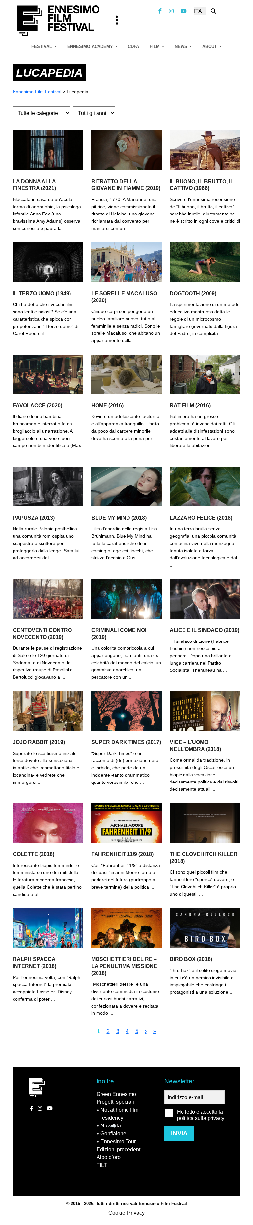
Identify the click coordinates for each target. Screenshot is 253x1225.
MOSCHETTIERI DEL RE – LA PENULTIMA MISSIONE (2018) (124, 966)
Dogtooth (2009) (193, 293)
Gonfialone (113, 1133)
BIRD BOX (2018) (191, 959)
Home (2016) (107, 405)
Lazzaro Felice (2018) (201, 518)
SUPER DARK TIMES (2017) (126, 742)
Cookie (116, 1213)
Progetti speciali (115, 1102)
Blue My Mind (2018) (119, 518)
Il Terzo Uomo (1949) (42, 293)
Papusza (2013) (34, 518)
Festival (42, 46)
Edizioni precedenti (119, 1149)
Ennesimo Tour (118, 1141)
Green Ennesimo (116, 1094)
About (210, 46)
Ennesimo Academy (90, 46)
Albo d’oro (109, 1157)
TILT (102, 1165)
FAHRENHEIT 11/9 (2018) (122, 854)
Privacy (136, 1213)
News (182, 46)
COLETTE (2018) (33, 854)
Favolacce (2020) (37, 405)
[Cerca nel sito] (213, 11)
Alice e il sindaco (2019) (204, 630)
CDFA (133, 46)
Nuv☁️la (110, 1125)
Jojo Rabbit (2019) (39, 742)
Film (155, 46)
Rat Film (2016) (190, 405)
